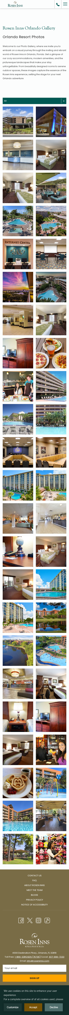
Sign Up (34, 978)
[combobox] (34, 101)
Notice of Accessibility (34, 904)
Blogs (34, 895)
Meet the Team (35, 890)
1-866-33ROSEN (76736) (28, 956)
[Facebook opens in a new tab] (21, 920)
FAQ (34, 880)
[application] (34, 1000)
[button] (18, 122)
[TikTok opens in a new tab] (47, 920)
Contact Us (35, 875)
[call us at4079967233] (58, 4)
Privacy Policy (34, 899)
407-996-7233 (56, 956)
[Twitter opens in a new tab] (29, 920)
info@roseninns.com (38, 960)
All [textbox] (5, 100)
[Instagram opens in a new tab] (38, 920)
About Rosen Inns (34, 885)
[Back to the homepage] (15, 4)
